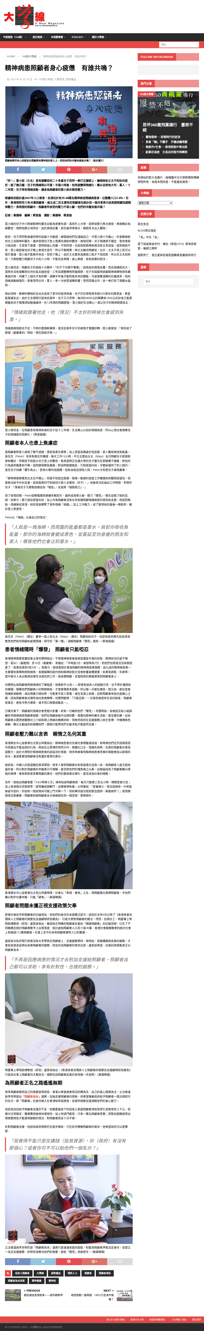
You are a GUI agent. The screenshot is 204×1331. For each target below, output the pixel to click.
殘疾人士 (72, 1273)
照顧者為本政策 (16, 1280)
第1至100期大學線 (116, 1319)
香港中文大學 (137, 1319)
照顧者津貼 (105, 1273)
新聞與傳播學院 (157, 1319)
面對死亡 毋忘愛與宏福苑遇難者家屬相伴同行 (167, 255)
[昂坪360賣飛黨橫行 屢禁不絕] (168, 115)
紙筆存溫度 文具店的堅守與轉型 (166, 152)
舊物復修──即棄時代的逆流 (163, 137)
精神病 (52, 1280)
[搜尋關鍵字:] (179, 44)
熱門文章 (146, 83)
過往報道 (37, 37)
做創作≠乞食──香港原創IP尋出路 (166, 147)
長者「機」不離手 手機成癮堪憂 (166, 142)
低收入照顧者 (22, 1273)
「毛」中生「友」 (149, 237)
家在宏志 (143, 224)
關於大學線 (98, 37)
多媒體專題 (57, 37)
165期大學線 (45, 79)
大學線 (40, 1273)
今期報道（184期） (13, 37)
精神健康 (36, 1280)
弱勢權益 (71, 79)
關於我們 (196, 1319)
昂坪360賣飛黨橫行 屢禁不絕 (168, 127)
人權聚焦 (59, 79)
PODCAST (77, 37)
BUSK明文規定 (147, 230)
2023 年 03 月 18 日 (21, 79)
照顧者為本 (31, 1096)
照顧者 (88, 1273)
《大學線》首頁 (178, 1319)
